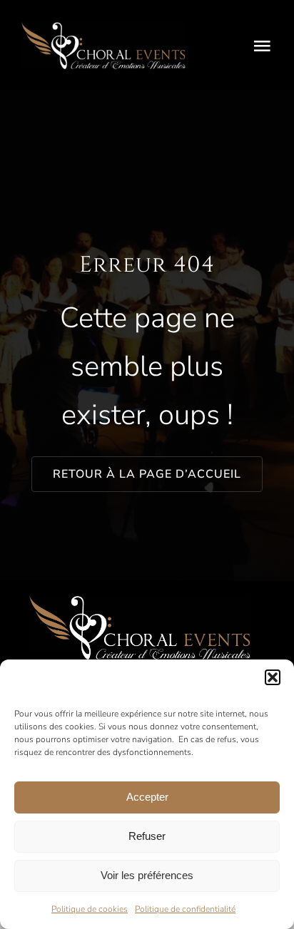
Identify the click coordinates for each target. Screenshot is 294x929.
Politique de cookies (89, 909)
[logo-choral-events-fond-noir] (103, 27)
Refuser (147, 836)
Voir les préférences (147, 875)
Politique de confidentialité (185, 909)
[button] (272, 677)
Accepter (147, 797)
